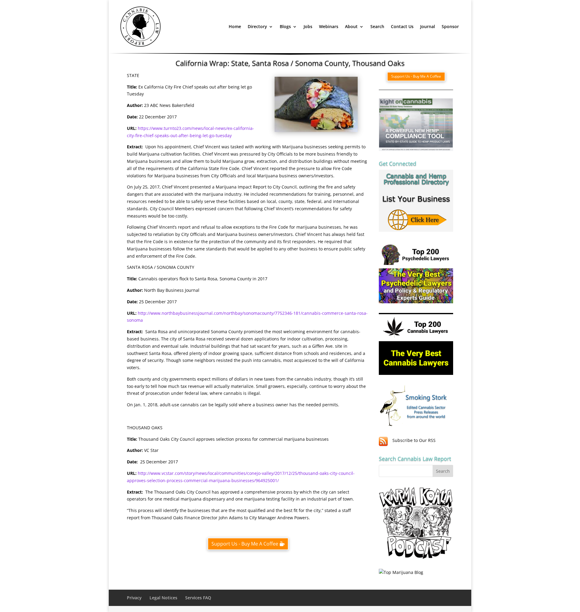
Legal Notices (163, 598)
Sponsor (450, 26)
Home (235, 26)
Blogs (285, 26)
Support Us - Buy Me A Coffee (244, 543)
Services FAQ (198, 598)
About (351, 26)
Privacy (134, 598)
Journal (427, 26)
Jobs (308, 26)
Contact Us (402, 26)
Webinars (328, 26)
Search (377, 26)
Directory (257, 26)
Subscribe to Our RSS (414, 440)
